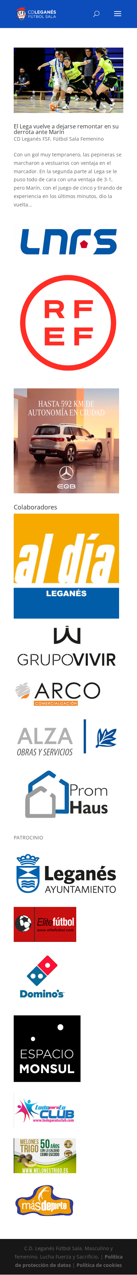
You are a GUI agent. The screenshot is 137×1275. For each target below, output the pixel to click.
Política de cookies (99, 1265)
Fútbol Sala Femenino (78, 138)
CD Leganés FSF (32, 138)
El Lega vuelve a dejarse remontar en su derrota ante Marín (66, 129)
